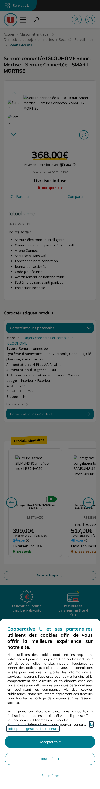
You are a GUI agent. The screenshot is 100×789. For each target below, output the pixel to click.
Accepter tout (50, 742)
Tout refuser (50, 759)
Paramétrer (50, 776)
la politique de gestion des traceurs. (50, 726)
